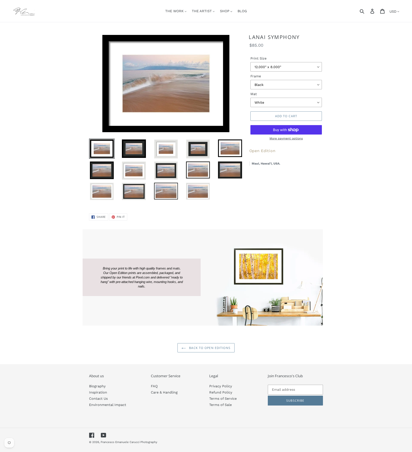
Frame (255, 76)
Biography (97, 386)
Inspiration (98, 392)
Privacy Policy (220, 386)
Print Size (258, 58)
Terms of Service (223, 399)
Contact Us (98, 399)
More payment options (286, 138)
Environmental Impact (107, 405)
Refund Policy (220, 392)
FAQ (154, 386)
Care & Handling (164, 392)
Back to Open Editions (209, 348)
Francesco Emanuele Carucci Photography (129, 442)
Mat (253, 94)
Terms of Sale (220, 405)
